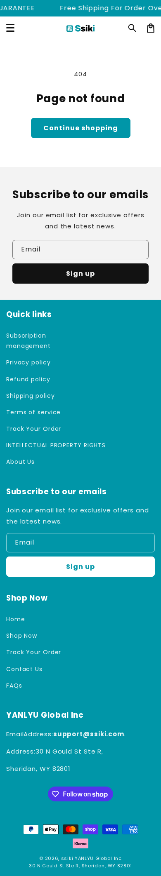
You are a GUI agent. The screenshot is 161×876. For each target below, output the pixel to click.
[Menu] (10, 28)
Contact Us (24, 669)
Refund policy (28, 379)
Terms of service (33, 412)
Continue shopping (80, 128)
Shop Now (21, 636)
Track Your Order (33, 429)
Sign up (80, 273)
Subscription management (28, 340)
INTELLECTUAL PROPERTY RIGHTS (41, 445)
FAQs (14, 685)
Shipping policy (30, 396)
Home (15, 619)
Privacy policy (28, 362)
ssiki (67, 858)
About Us (20, 462)
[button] (132, 28)
